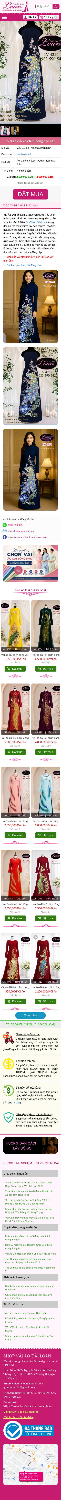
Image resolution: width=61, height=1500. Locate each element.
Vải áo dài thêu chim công (15, 987)
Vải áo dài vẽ (24, 154)
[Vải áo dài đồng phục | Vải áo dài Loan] (30, 580)
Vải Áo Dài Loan (38, 222)
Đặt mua (17, 668)
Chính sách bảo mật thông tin (21, 1411)
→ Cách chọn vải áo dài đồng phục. (23, 265)
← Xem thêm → (30, 1015)
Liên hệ (32, 17)
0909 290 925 (15, 525)
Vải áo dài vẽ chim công (46, 904)
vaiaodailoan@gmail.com (21, 531)
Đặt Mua (30, 194)
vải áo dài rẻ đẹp (36, 1361)
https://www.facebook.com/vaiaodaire (27, 537)
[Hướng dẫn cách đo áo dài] (30, 1152)
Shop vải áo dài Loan (27, 1355)
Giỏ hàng (50, 17)
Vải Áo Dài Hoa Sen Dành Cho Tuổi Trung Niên (30, 1253)
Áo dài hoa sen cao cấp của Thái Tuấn (26, 1313)
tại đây (16, 1102)
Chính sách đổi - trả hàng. (19, 1417)
